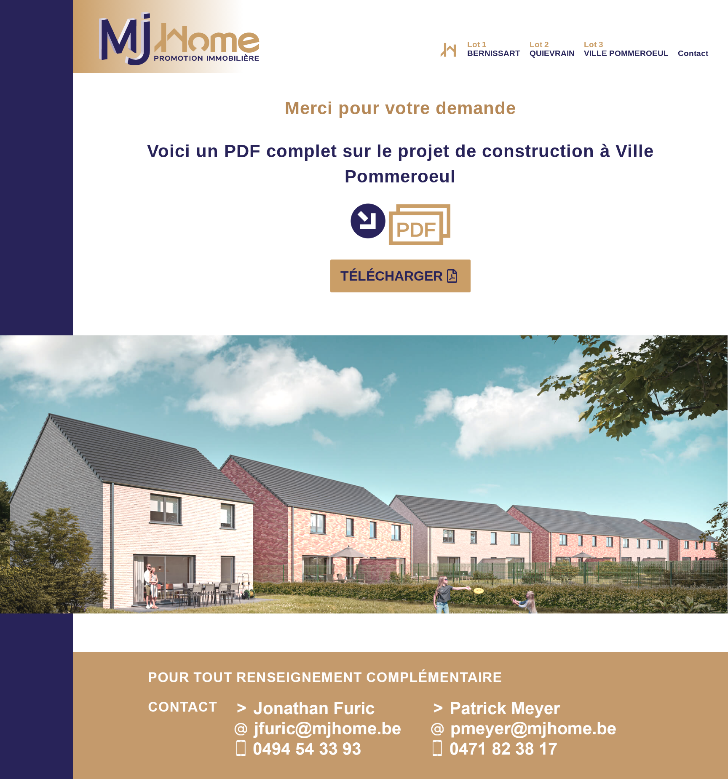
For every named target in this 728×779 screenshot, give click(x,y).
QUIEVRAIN (552, 49)
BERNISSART (493, 49)
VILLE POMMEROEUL (626, 49)
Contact (693, 53)
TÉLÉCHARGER (391, 276)
